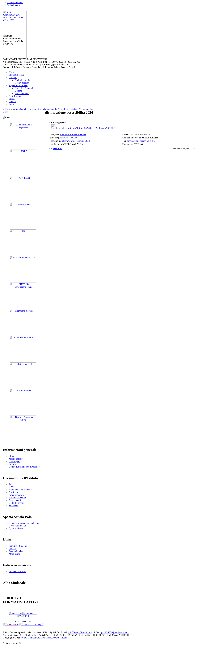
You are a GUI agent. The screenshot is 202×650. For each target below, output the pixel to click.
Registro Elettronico (18, 85)
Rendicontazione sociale (20, 489)
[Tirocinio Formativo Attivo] (23, 441)
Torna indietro (86, 109)
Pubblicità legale (16, 75)
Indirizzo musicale (17, 571)
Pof (10, 484)
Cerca (5, 112)
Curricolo (13, 492)
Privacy (12, 464)
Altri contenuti (49, 109)
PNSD (12, 99)
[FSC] (23, 255)
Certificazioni (15, 96)
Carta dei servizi (16, 503)
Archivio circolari (23, 80)
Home (12, 72)
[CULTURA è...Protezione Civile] (23, 308)
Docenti (18, 91)
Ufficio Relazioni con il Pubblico (24, 466)
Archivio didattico (17, 497)
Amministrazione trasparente (26, 109)
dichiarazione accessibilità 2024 (75, 141)
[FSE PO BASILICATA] (23, 282)
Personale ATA (22, 93)
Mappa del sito (16, 458)
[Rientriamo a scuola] (23, 335)
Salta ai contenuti (15, 2)
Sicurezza (13, 505)
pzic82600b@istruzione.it (80, 632)
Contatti (12, 101)
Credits (64, 637)
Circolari (13, 77)
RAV (11, 487)
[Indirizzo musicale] (23, 388)
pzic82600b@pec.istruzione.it (115, 632)
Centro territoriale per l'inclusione (24, 523)
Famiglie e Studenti (24, 88)
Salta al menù (13, 5)
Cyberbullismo (16, 528)
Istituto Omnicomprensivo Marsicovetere (40, 637)
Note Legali (14, 461)
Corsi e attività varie (18, 525)
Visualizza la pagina (67, 109)
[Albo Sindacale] (23, 415)
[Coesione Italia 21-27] (23, 361)
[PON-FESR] (23, 202)
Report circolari (22, 83)
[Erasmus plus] (23, 228)
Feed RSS (57, 148)
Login (11, 104)
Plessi (11, 456)
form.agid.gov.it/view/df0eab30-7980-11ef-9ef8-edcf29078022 (85, 128)
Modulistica (14, 554)
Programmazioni (16, 495)
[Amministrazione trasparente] (23, 149)
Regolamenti (15, 500)
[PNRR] (23, 175)
